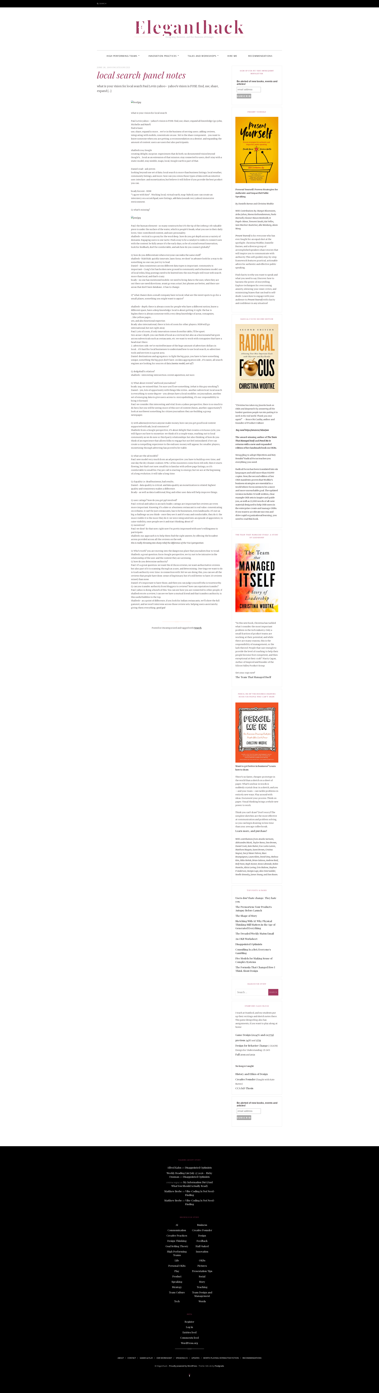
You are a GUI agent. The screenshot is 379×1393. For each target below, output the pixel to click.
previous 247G (243, 1040)
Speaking (177, 1281)
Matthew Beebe (173, 1191)
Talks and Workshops (202, 55)
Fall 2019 (240, 1054)
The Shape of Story (246, 915)
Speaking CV (182, 1358)
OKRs (202, 1260)
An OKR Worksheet (246, 938)
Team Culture (177, 1292)
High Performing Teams (122, 55)
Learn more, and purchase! (251, 830)
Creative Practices (177, 1235)
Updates (195, 1358)
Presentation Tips (202, 1271)
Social (202, 1276)
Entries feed (189, 1332)
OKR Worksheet (164, 1358)
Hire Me (232, 55)
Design (202, 1235)
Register (189, 1321)
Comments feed (189, 1337)
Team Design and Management (202, 1294)
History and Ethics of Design (251, 1074)
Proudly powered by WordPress (183, 1366)
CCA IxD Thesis (244, 1088)
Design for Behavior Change (251, 1045)
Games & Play (146, 1358)
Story (202, 1281)
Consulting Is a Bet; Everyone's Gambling (253, 951)
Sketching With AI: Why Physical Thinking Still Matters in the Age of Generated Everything (255, 924)
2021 (252, 1054)
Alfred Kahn (174, 1167)
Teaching (202, 1287)
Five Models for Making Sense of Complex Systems (253, 960)
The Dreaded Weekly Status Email (254, 933)
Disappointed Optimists (248, 944)
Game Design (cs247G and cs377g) (254, 1034)
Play (176, 1271)
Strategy (177, 1287)
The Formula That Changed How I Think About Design (255, 969)
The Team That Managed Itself (253, 677)
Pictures (202, 1265)
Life (177, 1260)
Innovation (202, 1251)
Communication (177, 1230)
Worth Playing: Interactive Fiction (221, 1358)
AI (177, 1224)
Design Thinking (177, 1240)
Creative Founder (245, 1079)
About (121, 1358)
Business (202, 1224)
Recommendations (260, 55)
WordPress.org (189, 1343)
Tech (177, 1301)
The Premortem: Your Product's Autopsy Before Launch (253, 908)
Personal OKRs (177, 1265)
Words (202, 1301)
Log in (189, 1327)
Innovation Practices (162, 55)
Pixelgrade (219, 1366)
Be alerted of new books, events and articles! (257, 82)
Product (176, 1276)
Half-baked (202, 1246)
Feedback (202, 1240)
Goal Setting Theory (177, 1246)
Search (102, 3)
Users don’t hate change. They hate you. (255, 899)
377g (258, 1040)
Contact (131, 1358)
